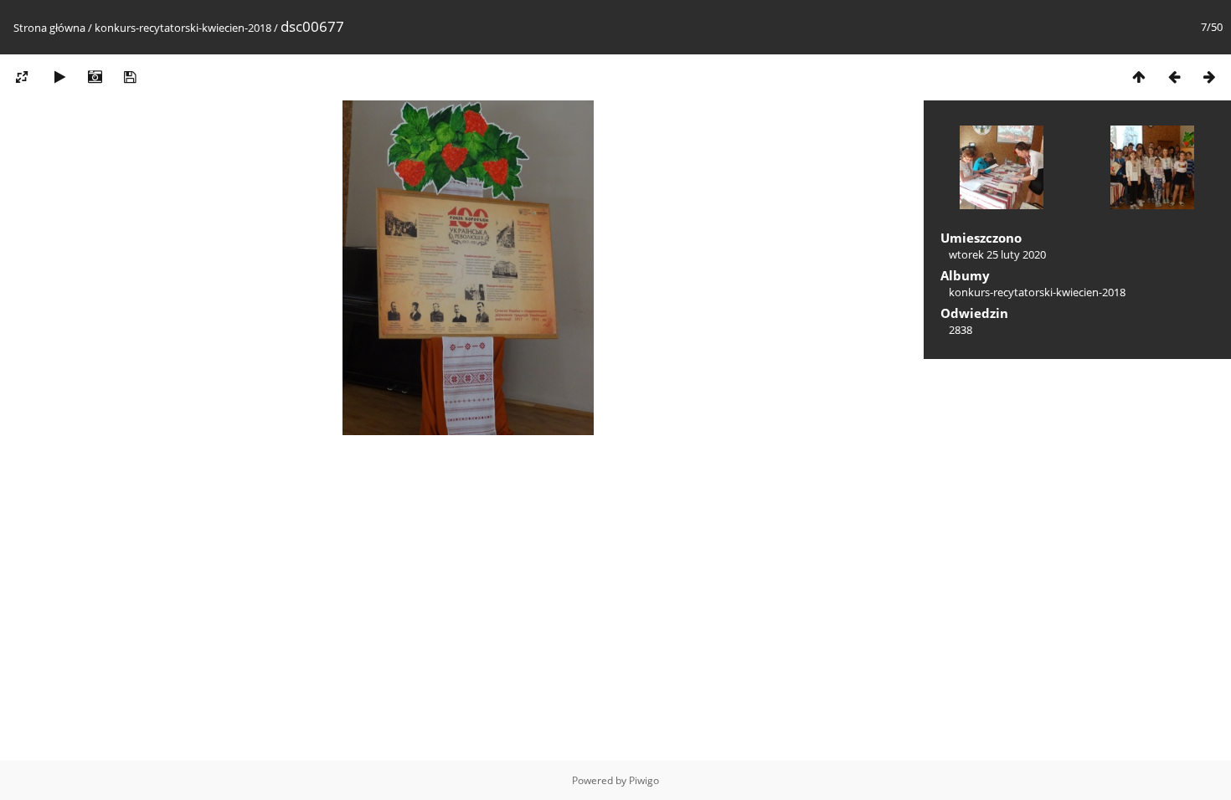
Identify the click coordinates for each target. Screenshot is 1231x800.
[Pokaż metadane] (94, 76)
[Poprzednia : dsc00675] (1174, 76)
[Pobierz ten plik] (129, 76)
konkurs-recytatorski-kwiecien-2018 (183, 27)
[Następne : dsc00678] (1209, 76)
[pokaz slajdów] (59, 76)
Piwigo (644, 780)
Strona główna (49, 27)
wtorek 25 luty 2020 (997, 254)
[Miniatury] (1138, 76)
